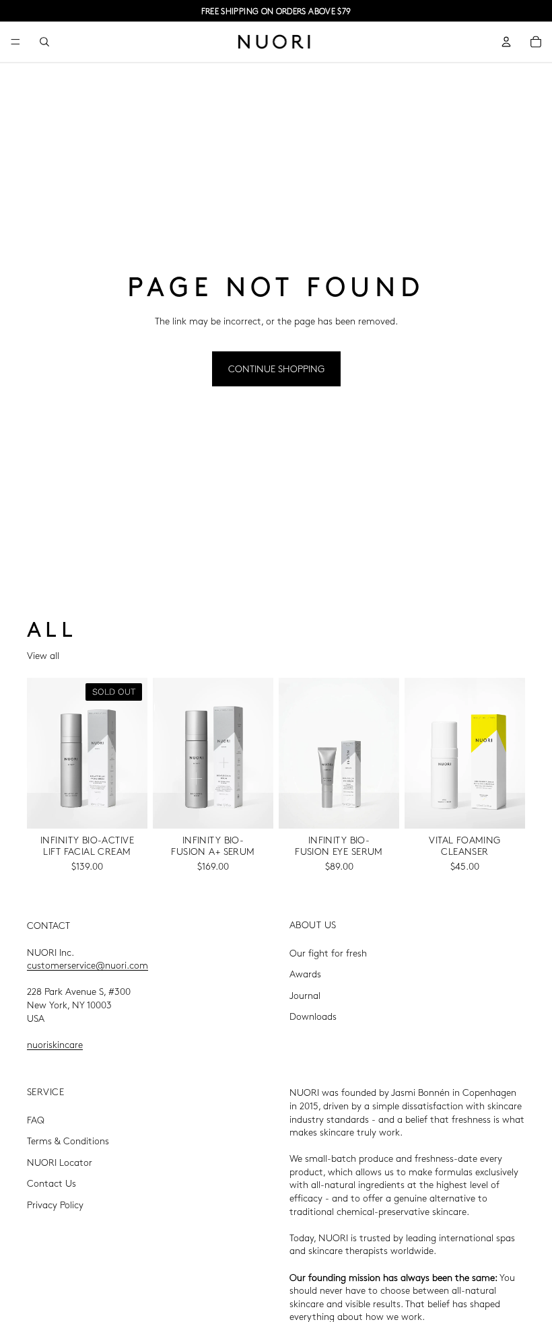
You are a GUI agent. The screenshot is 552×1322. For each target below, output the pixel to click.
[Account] (506, 42)
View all (43, 655)
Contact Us (51, 1182)
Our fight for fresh (328, 951)
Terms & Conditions (68, 1140)
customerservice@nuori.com (87, 964)
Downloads (313, 1015)
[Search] (44, 42)
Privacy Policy (55, 1204)
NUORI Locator (59, 1161)
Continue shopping (276, 368)
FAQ (35, 1118)
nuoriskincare (55, 1043)
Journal (304, 994)
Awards (305, 973)
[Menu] (15, 41)
